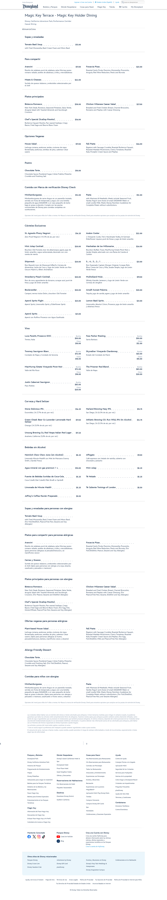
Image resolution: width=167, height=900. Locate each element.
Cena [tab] (33, 29)
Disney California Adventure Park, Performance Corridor (48, 21)
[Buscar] (123, 2)
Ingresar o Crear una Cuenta (83, 2)
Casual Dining (30, 24)
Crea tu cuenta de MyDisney (95, 847)
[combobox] (133, 2)
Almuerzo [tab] (26, 29)
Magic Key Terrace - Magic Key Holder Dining (61, 15)
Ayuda (117, 2)
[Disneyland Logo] (30, 6)
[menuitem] (95, 2)
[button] (123, 7)
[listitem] (83, 42)
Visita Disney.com (27, 2)
